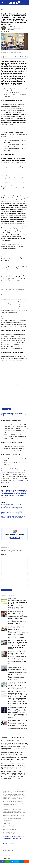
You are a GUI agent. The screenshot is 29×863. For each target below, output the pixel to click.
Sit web (3, 584)
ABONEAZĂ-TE (14, 537)
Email (2, 578)
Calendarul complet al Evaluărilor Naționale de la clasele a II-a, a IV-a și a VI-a (14, 414)
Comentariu (4, 554)
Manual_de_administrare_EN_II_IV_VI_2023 (10, 407)
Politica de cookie (7, 841)
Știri (2, 9)
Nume (3, 572)
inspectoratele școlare (19, 75)
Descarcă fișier (6, 409)
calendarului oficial (18, 92)
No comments (11, 29)
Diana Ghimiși (10, 26)
